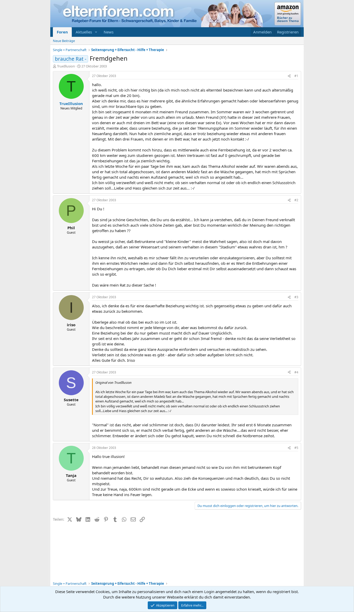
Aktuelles (84, 31)
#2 (296, 200)
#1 (296, 76)
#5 (296, 448)
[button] (96, 32)
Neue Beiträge (64, 40)
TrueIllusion (66, 66)
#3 (296, 297)
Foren (62, 31)
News (109, 31)
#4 (296, 372)
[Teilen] (289, 76)
